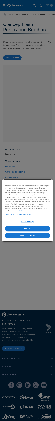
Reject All (27, 228)
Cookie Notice (23, 211)
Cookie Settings (27, 222)
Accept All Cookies (27, 235)
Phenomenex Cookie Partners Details (18, 214)
